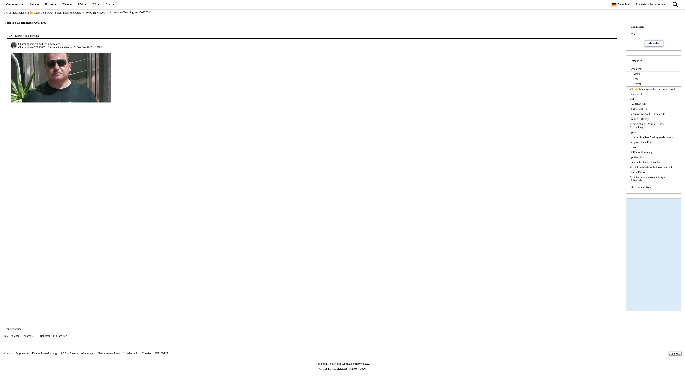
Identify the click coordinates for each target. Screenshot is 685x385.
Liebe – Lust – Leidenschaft (645, 162)
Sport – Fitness (638, 157)
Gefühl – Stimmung (641, 152)
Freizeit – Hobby (639, 118)
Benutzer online (12, 328)
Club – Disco (637, 172)
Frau (635, 78)
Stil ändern (675, 353)
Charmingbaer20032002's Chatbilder (39, 43)
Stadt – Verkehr (638, 109)
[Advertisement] (312, 140)
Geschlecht (636, 68)
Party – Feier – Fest (641, 142)
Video (633, 99)
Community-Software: (343, 363)
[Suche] (675, 4)
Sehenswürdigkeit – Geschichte (647, 113)
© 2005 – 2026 (342, 368)
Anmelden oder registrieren (651, 4)
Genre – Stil (636, 94)
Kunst (633, 147)
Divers (637, 83)
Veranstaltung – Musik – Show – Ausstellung (648, 125)
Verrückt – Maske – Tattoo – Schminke (652, 167)
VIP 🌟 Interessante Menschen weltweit (652, 89)
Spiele (633, 132)
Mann (636, 73)
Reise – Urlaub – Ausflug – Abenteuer (651, 137)
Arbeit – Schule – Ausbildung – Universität (647, 179)
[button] (621, 4)
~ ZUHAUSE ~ (639, 104)
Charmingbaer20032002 (32, 47)
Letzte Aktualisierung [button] (27, 35)
